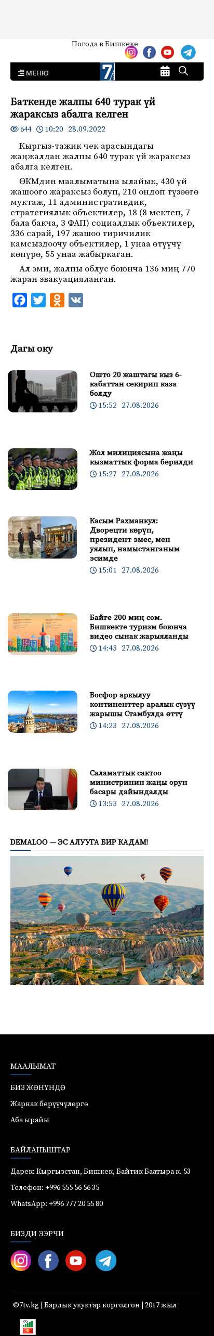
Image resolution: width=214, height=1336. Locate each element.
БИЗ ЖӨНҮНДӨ (37, 1088)
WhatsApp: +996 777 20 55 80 (56, 1204)
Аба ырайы (24, 48)
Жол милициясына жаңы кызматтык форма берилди (141, 457)
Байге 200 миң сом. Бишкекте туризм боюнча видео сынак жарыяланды (139, 627)
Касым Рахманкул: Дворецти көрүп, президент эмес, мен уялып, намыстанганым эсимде (135, 539)
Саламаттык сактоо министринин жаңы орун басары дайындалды (139, 782)
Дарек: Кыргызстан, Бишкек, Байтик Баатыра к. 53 (100, 1171)
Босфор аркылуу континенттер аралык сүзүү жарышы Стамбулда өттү (142, 704)
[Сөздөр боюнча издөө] (183, 72)
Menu (35, 73)
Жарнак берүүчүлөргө (49, 1104)
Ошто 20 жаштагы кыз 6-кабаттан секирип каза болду (136, 384)
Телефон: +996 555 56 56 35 (54, 1187)
